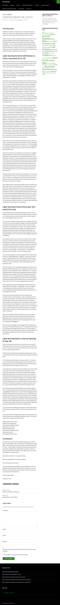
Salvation (54, 69)
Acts (43, 33)
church (54, 45)
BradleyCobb (14, 19)
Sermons (9, 14)
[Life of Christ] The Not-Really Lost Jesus (11, 574)
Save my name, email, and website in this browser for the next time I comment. (19, 550)
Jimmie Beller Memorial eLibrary (9, 8)
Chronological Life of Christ (47, 45)
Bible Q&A (12, 5)
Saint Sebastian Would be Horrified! (10, 571)
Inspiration (44, 58)
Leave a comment (24, 19)
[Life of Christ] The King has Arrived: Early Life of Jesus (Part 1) (16, 582)
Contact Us (28, 8)
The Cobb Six (6, 2)
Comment (5, 510)
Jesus (51, 58)
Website (5, 541)
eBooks (55, 51)
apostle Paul (46, 36)
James (47, 58)
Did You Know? (50, 51)
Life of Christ (49, 63)
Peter (56, 64)
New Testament (49, 64)
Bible (44, 41)
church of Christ (46, 47)
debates (43, 51)
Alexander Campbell (49, 33)
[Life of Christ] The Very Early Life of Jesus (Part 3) (13, 577)
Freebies (45, 55)
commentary (54, 49)
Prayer (43, 67)
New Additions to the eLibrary (10, 496)
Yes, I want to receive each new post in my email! (16, 554)
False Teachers (52, 53)
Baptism (52, 39)
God (50, 55)
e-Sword (36, 5)
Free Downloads (45, 5)
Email (4, 535)
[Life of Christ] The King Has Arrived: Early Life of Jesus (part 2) (16, 579)
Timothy (47, 72)
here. (47, 24)
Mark (53, 63)
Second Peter (47, 71)
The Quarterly (21, 8)
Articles (5, 14)
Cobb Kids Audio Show (27, 5)
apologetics (52, 34)
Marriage (44, 64)
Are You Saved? (5, 5)
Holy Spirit (54, 55)
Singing (43, 72)
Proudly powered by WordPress (8, 603)
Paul (54, 64)
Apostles (46, 38)
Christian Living (7, 483)
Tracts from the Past (52, 72)
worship (43, 74)
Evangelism (15, 483)
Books (17, 5)
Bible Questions (50, 41)
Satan (43, 71)
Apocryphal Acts (45, 34)
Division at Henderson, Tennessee (11, 491)
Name (4, 529)
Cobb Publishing (48, 48)
